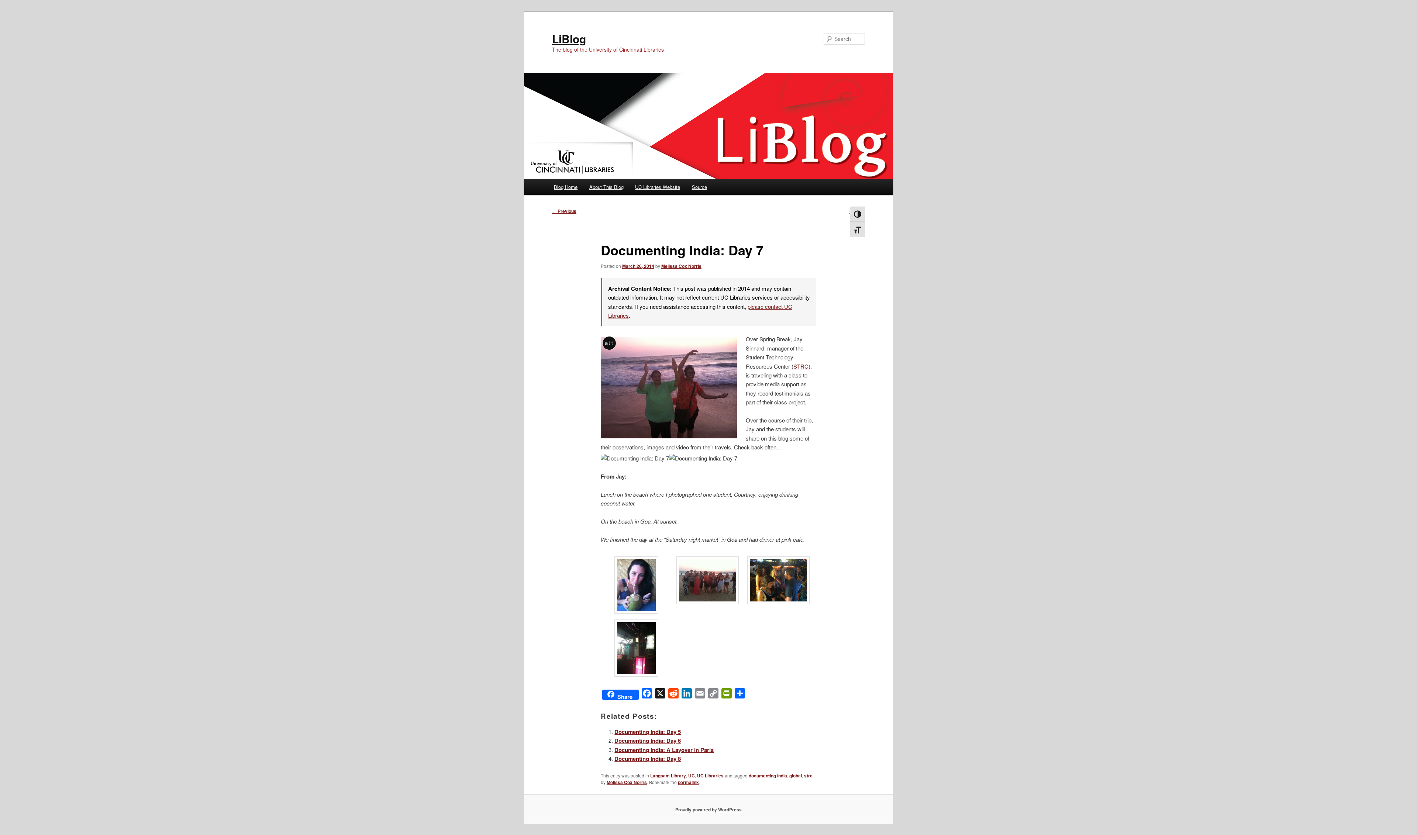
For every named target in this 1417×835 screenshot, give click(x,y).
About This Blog (606, 186)
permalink (688, 782)
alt (609, 343)
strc (808, 775)
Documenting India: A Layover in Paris (664, 750)
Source (699, 186)
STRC (801, 366)
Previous (564, 211)
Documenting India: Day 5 (647, 732)
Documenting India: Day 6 (647, 740)
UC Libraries (710, 775)
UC (691, 775)
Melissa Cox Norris (681, 266)
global (795, 775)
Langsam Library (668, 775)
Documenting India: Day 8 (647, 759)
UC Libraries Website (657, 186)
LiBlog (569, 38)
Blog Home (566, 186)
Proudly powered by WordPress (708, 809)
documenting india (768, 775)
